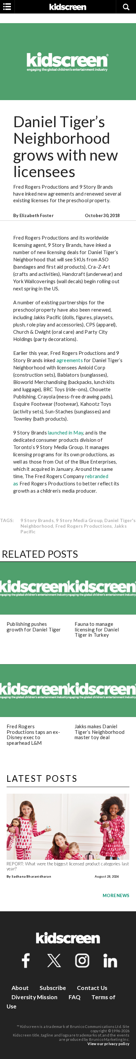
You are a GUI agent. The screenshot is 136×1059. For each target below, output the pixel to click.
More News (116, 895)
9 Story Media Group (79, 520)
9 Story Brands (37, 520)
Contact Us (92, 987)
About (20, 987)
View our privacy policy (108, 1043)
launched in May (65, 432)
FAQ (75, 997)
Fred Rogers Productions (83, 526)
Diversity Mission (34, 997)
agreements (69, 360)
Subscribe (53, 987)
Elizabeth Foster (36, 215)
